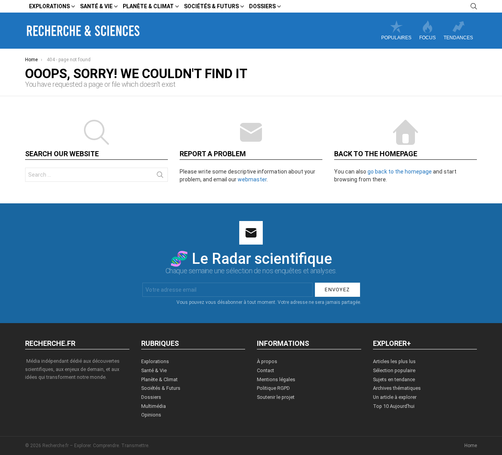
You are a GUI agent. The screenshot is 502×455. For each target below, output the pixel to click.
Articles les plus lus (394, 361)
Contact (265, 370)
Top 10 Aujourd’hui (394, 406)
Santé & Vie (96, 6)
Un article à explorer (395, 397)
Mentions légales (276, 379)
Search (160, 176)
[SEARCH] (474, 6)
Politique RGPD (273, 388)
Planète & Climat (148, 6)
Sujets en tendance (394, 379)
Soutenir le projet (276, 397)
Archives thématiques (397, 388)
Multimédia (153, 406)
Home (470, 445)
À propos (267, 361)
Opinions (151, 415)
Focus (427, 37)
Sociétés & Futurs (211, 6)
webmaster (252, 179)
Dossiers (262, 6)
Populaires (396, 37)
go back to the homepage (399, 171)
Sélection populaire (394, 370)
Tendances (458, 37)
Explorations (49, 6)
